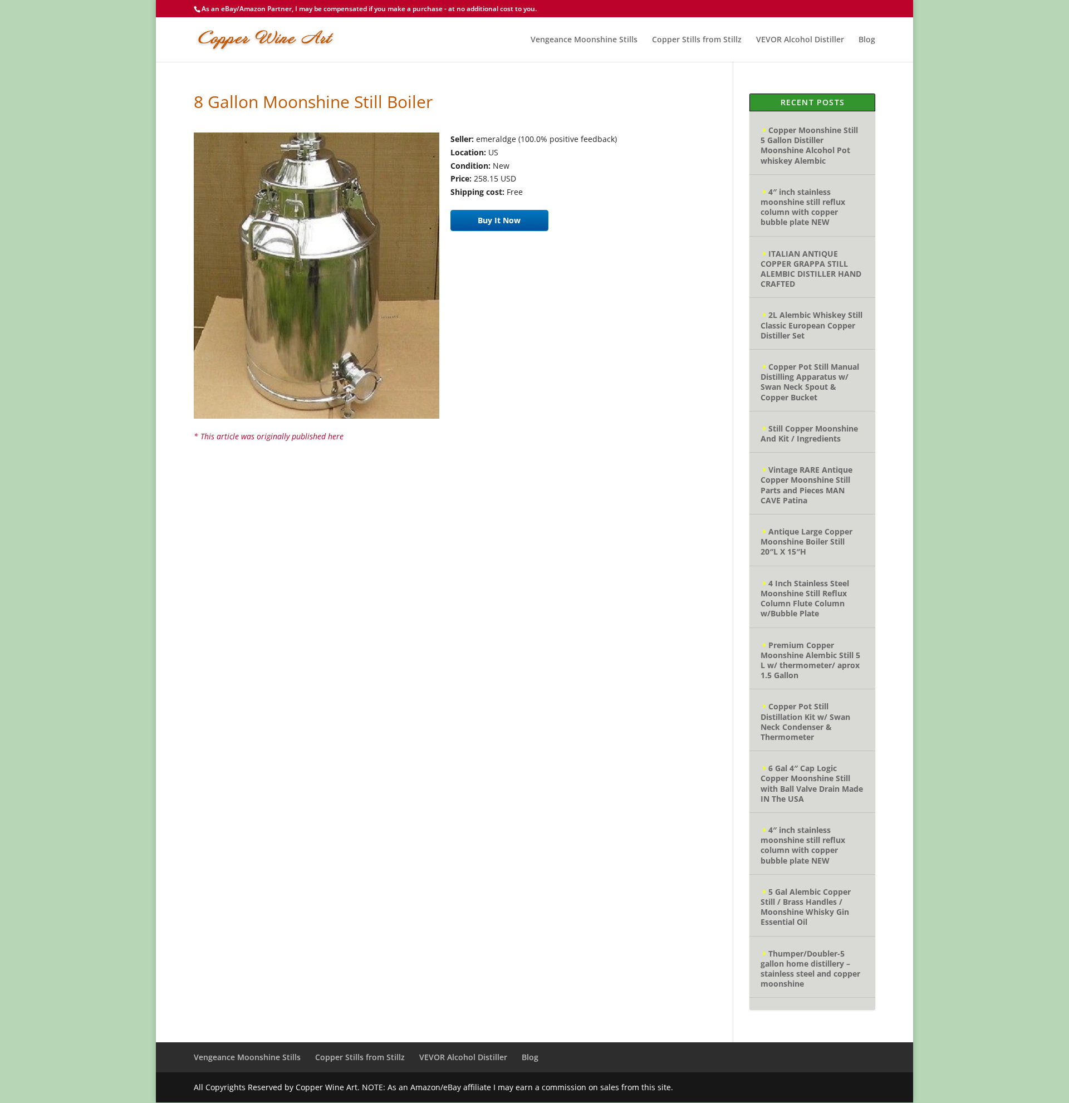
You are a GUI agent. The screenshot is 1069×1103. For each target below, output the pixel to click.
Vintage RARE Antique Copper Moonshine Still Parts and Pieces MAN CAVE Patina (806, 485)
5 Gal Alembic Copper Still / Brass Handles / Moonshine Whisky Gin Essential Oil (806, 907)
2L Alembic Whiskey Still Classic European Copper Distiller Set (811, 325)
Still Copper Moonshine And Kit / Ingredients (809, 433)
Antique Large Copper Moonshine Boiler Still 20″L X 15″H (806, 541)
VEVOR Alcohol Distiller (800, 40)
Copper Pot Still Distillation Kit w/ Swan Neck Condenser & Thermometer (805, 721)
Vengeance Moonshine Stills (584, 40)
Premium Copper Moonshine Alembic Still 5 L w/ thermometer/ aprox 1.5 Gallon (810, 660)
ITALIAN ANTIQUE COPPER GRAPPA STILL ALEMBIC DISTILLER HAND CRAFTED (811, 269)
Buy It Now (499, 220)
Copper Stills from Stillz (697, 40)
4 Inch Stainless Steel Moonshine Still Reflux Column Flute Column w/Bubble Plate (805, 598)
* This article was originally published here (269, 436)
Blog (867, 40)
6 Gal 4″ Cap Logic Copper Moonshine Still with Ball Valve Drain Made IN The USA (812, 783)
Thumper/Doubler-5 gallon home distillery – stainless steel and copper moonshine (810, 968)
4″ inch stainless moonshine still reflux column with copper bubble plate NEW (803, 207)
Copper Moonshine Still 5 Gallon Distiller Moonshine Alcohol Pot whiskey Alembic (809, 145)
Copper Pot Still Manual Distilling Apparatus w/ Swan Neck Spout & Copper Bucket (810, 382)
